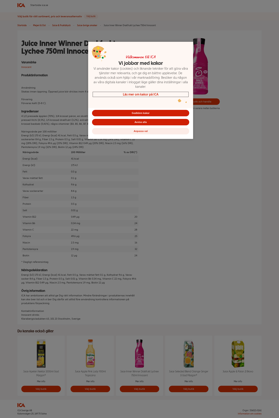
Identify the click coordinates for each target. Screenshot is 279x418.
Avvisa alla (140, 122)
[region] (140, 90)
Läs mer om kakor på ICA (141, 94)
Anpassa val (141, 131)
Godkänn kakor (141, 113)
